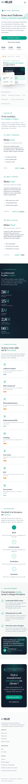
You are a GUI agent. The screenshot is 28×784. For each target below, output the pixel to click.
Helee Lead (4, 736)
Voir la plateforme (14, 702)
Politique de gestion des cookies (9, 767)
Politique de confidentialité (7, 765)
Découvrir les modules (14, 42)
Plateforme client (5, 741)
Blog (2, 749)
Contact (3, 759)
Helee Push (4, 738)
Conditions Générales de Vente (9, 770)
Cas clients (3, 751)
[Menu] (25, 2)
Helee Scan (4, 733)
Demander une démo (13, 38)
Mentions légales (5, 762)
